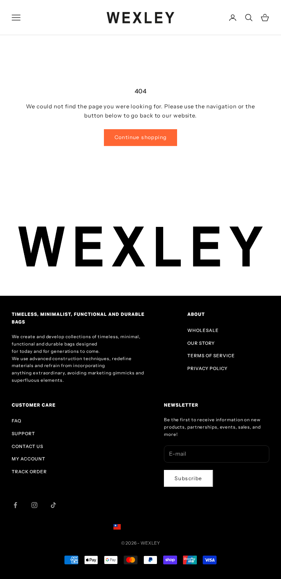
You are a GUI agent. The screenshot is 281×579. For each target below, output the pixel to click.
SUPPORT (23, 433)
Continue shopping (141, 137)
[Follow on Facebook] (15, 505)
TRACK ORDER (29, 471)
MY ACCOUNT (28, 459)
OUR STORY (201, 343)
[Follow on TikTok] (53, 505)
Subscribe (188, 478)
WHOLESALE (203, 330)
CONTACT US (27, 446)
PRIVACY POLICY (207, 368)
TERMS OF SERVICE (211, 355)
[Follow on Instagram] (34, 505)
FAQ (17, 420)
